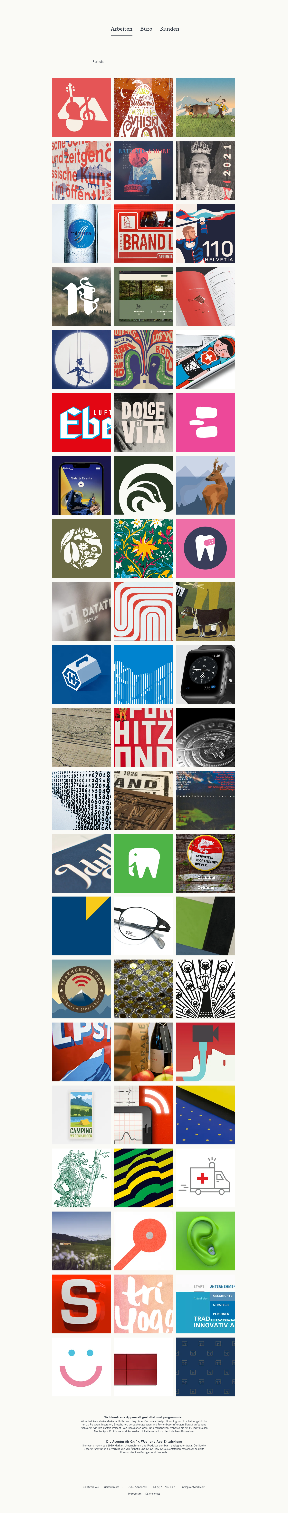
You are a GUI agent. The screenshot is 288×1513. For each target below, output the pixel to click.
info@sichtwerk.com (193, 1486)
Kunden (169, 29)
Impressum (134, 1493)
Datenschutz (152, 1493)
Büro (146, 29)
